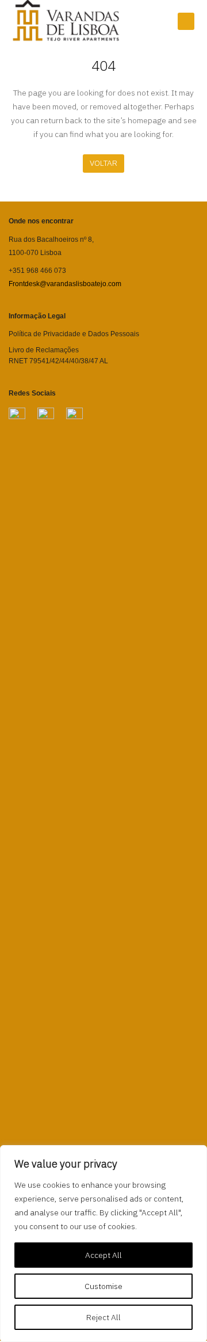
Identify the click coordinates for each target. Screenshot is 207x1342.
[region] (103, 1243)
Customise (103, 1286)
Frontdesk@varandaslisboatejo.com (65, 284)
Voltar (103, 163)
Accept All (103, 1255)
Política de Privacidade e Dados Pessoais (74, 334)
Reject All (103, 1317)
